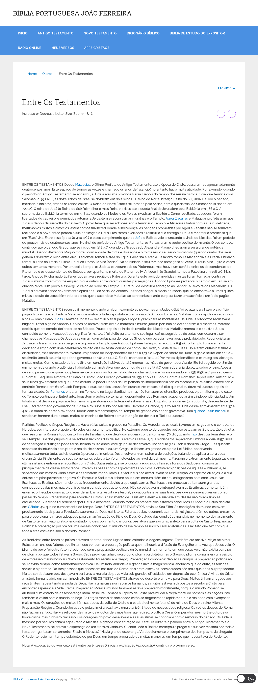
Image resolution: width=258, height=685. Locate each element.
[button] (246, 678)
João (139, 238)
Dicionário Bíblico (143, 33)
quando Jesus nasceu (210, 411)
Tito (194, 434)
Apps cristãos (96, 48)
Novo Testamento (100, 33)
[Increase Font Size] (221, 114)
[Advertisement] (129, 150)
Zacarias (181, 218)
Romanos (57, 392)
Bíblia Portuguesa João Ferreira (72, 13)
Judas (58, 319)
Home (32, 74)
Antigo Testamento (56, 33)
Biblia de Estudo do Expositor (197, 33)
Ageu (170, 218)
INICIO (23, 33)
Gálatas (34, 507)
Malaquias (82, 185)
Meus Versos (62, 48)
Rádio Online (29, 48)
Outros (47, 74)
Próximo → (227, 88)
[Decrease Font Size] (232, 114)
